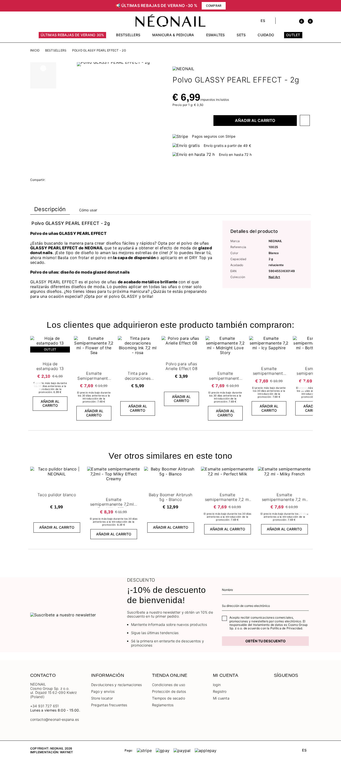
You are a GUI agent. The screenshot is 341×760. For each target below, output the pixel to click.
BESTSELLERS (56, 50)
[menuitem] (72, 37)
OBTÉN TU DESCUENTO (265, 641)
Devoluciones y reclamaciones (116, 685)
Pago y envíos (103, 691)
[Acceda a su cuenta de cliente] (290, 21)
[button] (66, 6)
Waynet (66, 752)
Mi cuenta (221, 698)
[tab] (50, 210)
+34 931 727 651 (44, 706)
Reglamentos (163, 705)
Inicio (34, 50)
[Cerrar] (309, 5)
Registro (220, 691)
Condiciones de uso (168, 685)
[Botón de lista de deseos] (305, 120)
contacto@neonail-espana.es (54, 720)
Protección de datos (169, 691)
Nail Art (274, 277)
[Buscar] (282, 21)
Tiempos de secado (168, 698)
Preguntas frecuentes (109, 705)
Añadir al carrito (255, 120)
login (217, 685)
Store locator (102, 698)
